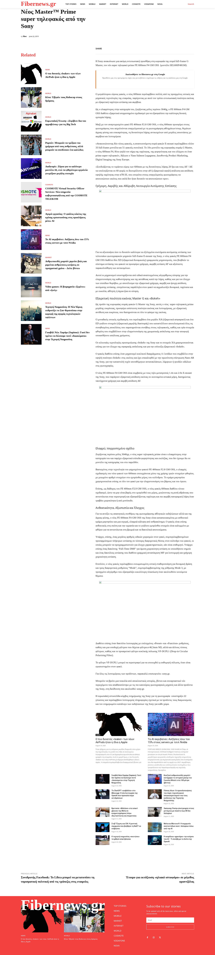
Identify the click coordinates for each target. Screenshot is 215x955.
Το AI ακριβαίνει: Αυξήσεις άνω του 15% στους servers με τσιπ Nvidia (169, 741)
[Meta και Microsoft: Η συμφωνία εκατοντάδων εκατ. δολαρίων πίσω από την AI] (155, 827)
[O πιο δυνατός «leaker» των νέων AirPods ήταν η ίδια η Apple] (31, 74)
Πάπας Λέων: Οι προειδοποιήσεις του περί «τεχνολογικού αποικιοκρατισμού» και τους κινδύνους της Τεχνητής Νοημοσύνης (178, 796)
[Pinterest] (191, 48)
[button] (191, 4)
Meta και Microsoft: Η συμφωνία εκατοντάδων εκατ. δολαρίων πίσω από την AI (178, 826)
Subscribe (170, 927)
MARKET (48, 257)
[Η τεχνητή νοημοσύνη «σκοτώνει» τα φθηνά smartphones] (102, 840)
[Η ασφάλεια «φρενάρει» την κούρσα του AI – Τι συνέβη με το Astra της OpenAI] (155, 840)
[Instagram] (153, 937)
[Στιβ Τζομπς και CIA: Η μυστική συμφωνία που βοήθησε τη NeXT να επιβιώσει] (102, 827)
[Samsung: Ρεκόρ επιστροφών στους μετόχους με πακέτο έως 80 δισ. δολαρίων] (155, 812)
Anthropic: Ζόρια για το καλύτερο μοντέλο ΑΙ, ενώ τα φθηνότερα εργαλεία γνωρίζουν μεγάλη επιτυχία (66, 170)
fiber (25, 36)
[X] (185, 48)
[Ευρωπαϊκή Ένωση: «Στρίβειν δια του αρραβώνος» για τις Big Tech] (31, 121)
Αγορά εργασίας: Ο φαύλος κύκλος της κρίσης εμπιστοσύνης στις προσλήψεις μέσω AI (65, 217)
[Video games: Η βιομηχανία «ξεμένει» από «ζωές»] (31, 287)
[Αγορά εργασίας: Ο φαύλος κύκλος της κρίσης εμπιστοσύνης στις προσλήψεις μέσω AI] (31, 216)
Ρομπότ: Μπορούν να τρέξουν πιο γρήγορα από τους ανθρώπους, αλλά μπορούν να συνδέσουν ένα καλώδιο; (64, 146)
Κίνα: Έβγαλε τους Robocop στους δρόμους (81, 939)
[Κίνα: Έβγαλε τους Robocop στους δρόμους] (31, 97)
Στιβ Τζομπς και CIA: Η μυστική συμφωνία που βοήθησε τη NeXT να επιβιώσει (126, 826)
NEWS (47, 69)
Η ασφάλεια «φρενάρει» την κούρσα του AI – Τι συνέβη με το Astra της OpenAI (179, 839)
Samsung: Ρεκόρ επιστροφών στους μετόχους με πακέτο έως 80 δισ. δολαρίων (179, 810)
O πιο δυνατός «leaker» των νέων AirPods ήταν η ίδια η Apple (115, 741)
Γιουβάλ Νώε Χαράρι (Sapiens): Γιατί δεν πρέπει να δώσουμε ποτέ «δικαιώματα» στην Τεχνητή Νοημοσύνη (67, 336)
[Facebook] (180, 48)
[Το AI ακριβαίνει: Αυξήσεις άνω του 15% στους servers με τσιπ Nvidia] (31, 239)
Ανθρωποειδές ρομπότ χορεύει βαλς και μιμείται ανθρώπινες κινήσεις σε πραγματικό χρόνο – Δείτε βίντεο (66, 265)
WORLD (48, 93)
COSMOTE (49, 184)
